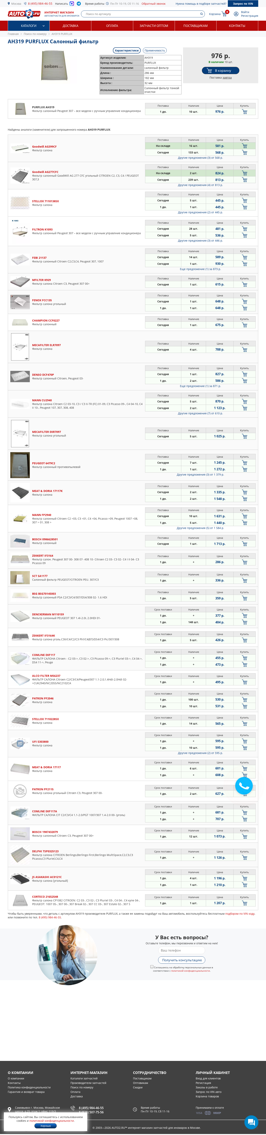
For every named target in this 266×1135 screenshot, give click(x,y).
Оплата (112, 26)
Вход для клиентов (208, 1078)
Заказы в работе (207, 1087)
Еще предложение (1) (200, 269)
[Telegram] (79, 4)
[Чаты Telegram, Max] (251, 1122)
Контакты (237, 26)
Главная (13, 34)
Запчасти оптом (154, 26)
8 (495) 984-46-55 (40, 3)
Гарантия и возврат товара (26, 1092)
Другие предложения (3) (200, 157)
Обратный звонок (154, 3)
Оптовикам (140, 1083)
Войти (245, 12)
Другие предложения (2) (200, 212)
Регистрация (249, 16)
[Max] (72, 5)
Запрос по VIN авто (208, 1092)
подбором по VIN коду (240, 913)
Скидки (138, 1087)
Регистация (203, 1083)
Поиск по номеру (81, 1087)
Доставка (70, 26)
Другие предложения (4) (200, 185)
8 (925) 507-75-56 (91, 1112)
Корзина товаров (207, 1096)
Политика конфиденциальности (29, 1087)
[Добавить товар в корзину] (244, 111)
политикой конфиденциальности (190, 970)
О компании (16, 1078)
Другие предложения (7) (200, 413)
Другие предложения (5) (200, 528)
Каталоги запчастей (84, 1078)
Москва (16, 3)
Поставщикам (195, 26)
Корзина (215, 14)
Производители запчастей (88, 1083)
